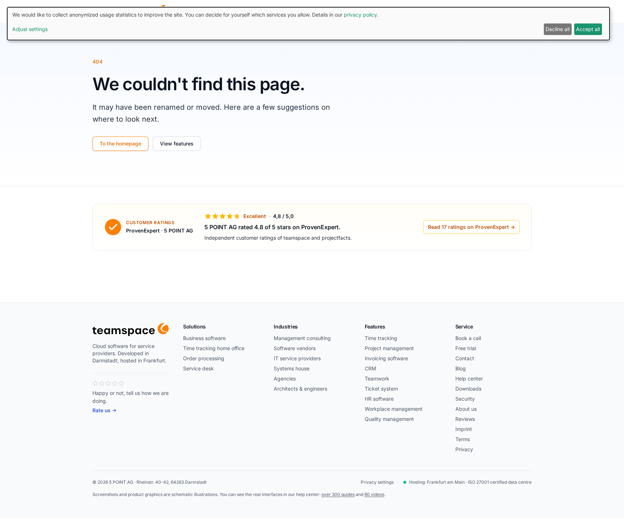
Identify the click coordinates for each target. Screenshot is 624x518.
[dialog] (308, 23)
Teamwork (377, 378)
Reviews (465, 419)
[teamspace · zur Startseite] (130, 329)
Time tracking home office (213, 348)
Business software (204, 338)
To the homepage (120, 143)
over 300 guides (338, 494)
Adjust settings (30, 29)
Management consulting (302, 338)
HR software (379, 399)
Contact (464, 358)
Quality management (389, 419)
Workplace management (393, 409)
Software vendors (295, 348)
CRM (370, 368)
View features (177, 143)
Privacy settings (377, 482)
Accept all (588, 29)
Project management (389, 348)
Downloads (468, 389)
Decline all (557, 29)
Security (465, 399)
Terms (462, 439)
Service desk (198, 368)
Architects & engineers (300, 389)
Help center (469, 378)
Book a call (468, 338)
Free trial (465, 348)
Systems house (291, 368)
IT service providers (297, 358)
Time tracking (381, 338)
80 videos (374, 494)
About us (466, 409)
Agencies (285, 378)
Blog (460, 368)
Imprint (463, 429)
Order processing (203, 358)
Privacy (464, 449)
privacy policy (360, 15)
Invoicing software (386, 358)
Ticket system (381, 389)
